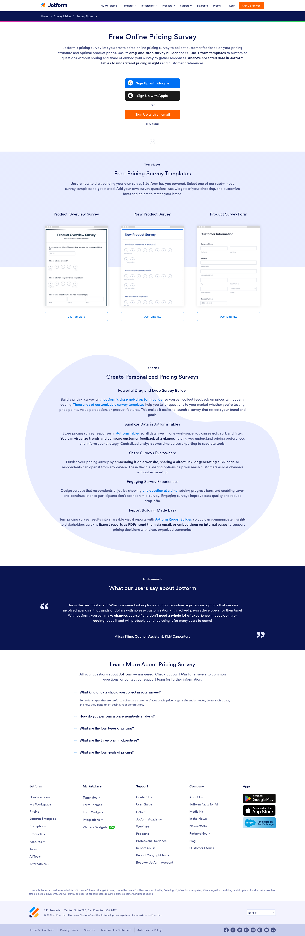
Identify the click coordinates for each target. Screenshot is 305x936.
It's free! (152, 123)
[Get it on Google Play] (259, 799)
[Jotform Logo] (54, 5)
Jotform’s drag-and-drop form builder (133, 399)
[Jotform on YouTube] (266, 930)
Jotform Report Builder (173, 519)
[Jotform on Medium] (246, 930)
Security (89, 930)
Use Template (76, 316)
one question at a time (160, 490)
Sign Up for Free (251, 5)
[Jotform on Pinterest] (259, 930)
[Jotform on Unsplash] (273, 930)
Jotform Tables (128, 433)
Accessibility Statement (116, 930)
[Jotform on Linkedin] (239, 930)
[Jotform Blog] (253, 930)
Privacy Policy (69, 930)
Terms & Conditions (41, 930)
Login (232, 5)
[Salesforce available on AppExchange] (259, 822)
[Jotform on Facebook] (226, 930)
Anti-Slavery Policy (149, 930)
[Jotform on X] (233, 930)
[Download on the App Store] (259, 810)
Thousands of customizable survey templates (108, 404)
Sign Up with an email (152, 114)
